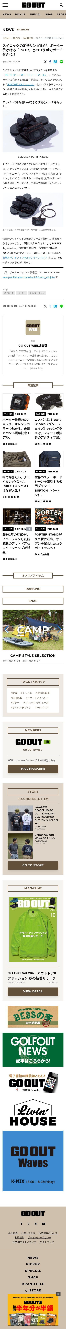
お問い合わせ (28, 1233)
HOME (6, 38)
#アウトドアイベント (37, 698)
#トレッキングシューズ (36, 702)
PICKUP (20, 14)
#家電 (14, 693)
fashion (28, 38)
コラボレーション (36, 293)
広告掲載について (48, 1233)
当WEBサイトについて (24, 1242)
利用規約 (19, 1237)
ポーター (21, 293)
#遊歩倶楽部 (42, 693)
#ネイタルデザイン (21, 707)
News (7, 14)
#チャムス (26, 693)
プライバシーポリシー (39, 1237)
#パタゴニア (42, 707)
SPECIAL (35, 14)
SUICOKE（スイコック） (20, 84)
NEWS (16, 38)
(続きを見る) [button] (36, 368)
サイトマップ (47, 1242)
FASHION (23, 29)
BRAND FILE (33, 1284)
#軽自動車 (16, 698)
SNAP (49, 14)
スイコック (9, 293)
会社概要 (13, 1233)
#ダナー (15, 702)
